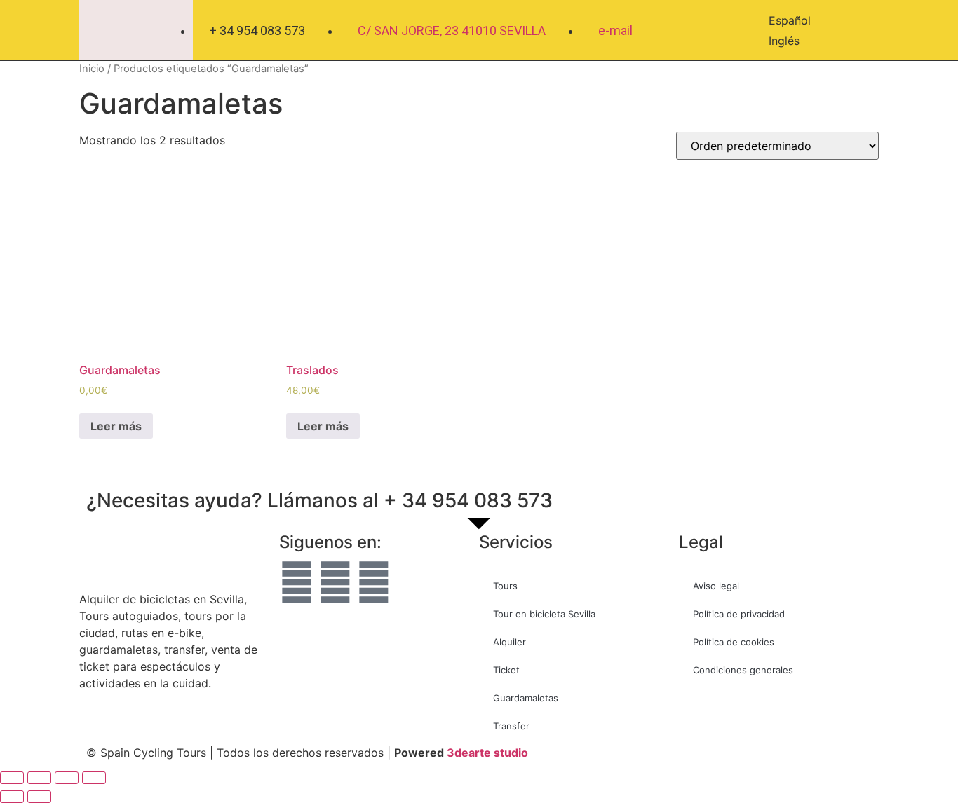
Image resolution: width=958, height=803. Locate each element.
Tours (505, 585)
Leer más (116, 426)
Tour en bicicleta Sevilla (544, 613)
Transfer (511, 726)
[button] (865, 30)
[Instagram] (335, 582)
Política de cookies (733, 641)
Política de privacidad (739, 613)
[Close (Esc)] (12, 777)
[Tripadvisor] (373, 582)
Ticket (506, 669)
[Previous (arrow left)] (12, 796)
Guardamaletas (525, 698)
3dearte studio (487, 753)
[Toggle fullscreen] (67, 777)
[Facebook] (296, 582)
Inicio (91, 68)
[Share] (39, 777)
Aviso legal (716, 585)
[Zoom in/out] (94, 777)
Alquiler (509, 641)
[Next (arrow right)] (39, 796)
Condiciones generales (743, 669)
